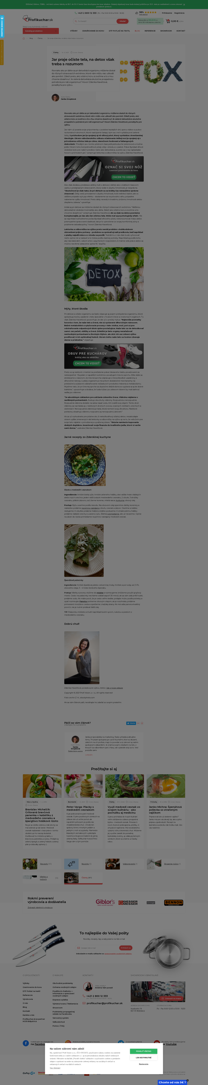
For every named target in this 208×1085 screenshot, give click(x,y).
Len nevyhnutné (144, 1058)
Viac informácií (55, 1068)
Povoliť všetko (143, 1051)
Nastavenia (143, 1064)
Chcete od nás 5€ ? (172, 1082)
